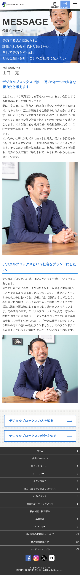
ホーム (40, 451)
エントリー (40, 526)
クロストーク (40, 473)
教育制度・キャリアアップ (40, 504)
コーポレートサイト (40, 549)
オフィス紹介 (40, 481)
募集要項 (40, 519)
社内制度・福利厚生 (40, 511)
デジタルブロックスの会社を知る (33, 436)
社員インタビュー (40, 466)
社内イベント (40, 496)
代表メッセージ (40, 458)
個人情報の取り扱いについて (40, 534)
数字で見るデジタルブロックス (40, 488)
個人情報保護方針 (40, 541)
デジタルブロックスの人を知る (31, 420)
